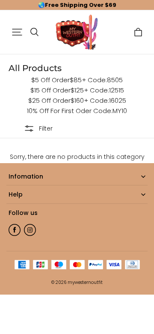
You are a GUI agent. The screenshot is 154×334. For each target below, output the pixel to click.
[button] (17, 32)
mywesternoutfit (85, 282)
